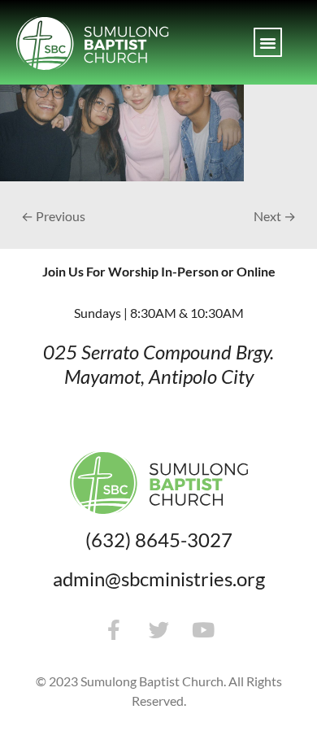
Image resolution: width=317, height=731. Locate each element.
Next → (275, 216)
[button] (268, 42)
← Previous (53, 216)
